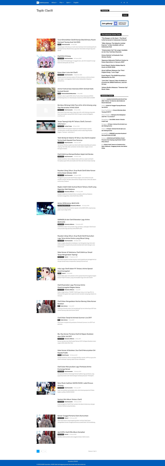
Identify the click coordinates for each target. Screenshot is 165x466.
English (76, 2)
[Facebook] (121, 2)
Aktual (54, 2)
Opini (68, 2)
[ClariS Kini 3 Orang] (46, 61)
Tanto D (66, 257)
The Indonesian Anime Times (111, 34)
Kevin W (66, 434)
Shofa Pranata (65, 355)
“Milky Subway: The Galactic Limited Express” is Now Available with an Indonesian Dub (113, 45)
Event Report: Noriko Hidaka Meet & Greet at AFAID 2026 (113, 66)
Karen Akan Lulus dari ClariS (68, 72)
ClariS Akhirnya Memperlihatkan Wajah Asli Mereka (75, 154)
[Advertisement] (66, 26)
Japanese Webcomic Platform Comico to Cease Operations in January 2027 (115, 61)
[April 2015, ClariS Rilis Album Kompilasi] (46, 437)
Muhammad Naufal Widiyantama (68, 93)
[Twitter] (127, 2)
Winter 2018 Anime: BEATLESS (68, 203)
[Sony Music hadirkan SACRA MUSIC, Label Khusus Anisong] (46, 388)
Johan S (66, 418)
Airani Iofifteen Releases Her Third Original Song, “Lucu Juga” (113, 71)
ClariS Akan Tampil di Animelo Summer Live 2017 (75, 318)
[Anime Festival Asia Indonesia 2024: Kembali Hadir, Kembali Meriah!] (46, 94)
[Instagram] (124, 2)
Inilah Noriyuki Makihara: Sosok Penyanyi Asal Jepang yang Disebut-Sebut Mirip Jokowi (113, 139)
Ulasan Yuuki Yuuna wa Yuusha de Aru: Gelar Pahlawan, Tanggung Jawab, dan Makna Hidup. (114, 146)
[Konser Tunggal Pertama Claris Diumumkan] (46, 421)
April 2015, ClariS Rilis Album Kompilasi (71, 432)
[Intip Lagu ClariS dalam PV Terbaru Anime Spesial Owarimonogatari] (46, 273)
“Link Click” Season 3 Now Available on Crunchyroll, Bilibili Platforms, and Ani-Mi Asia (114, 82)
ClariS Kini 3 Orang (64, 56)
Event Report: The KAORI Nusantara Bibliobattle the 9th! (113, 76)
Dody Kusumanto (66, 44)
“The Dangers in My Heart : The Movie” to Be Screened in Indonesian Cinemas (114, 39)
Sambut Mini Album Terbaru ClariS (70, 399)
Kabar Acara (60, 109)
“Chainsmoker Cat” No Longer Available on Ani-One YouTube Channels (114, 51)
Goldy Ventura (64, 306)
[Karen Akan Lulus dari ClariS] (46, 77)
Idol (59, 306)
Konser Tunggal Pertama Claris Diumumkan (73, 416)
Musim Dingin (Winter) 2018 (64, 205)
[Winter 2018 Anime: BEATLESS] (46, 208)
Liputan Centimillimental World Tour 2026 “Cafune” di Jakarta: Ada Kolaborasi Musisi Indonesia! (114, 100)
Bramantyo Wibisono (69, 191)
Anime (59, 44)
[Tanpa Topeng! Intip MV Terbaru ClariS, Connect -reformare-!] (46, 126)
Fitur (61, 2)
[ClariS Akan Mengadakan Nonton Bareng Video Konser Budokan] (46, 306)
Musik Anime (60, 58)
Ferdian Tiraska (68, 126)
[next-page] (45, 451)
